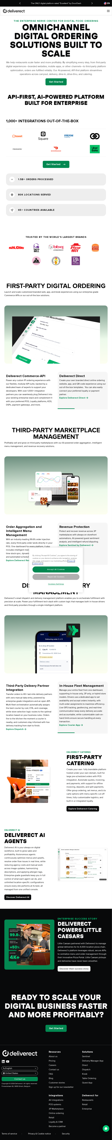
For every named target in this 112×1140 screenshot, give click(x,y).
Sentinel (86, 1056)
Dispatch (86, 1069)
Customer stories (57, 1082)
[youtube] (7, 1061)
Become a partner (57, 1126)
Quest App (87, 1082)
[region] (56, 570)
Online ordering (56, 1113)
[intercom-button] (106, 1128)
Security (66, 1133)
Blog (51, 1078)
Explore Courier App (69, 725)
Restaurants (87, 1100)
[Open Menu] (108, 11)
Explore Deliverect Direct (72, 397)
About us (53, 1056)
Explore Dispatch (14, 729)
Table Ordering (89, 1078)
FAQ (51, 1074)
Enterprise (87, 1108)
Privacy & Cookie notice (39, 1133)
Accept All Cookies (56, 569)
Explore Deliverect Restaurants (22, 560)
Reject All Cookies (56, 577)
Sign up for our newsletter (61, 1087)
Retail (51, 1117)
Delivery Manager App (92, 1060)
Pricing (52, 1060)
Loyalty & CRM (56, 1122)
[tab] (29, 390)
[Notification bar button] (20, 3)
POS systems (55, 1104)
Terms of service (9, 1133)
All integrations (56, 1100)
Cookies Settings (56, 584)
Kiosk (84, 1074)
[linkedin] (3, 1061)
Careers (52, 1065)
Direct (85, 1065)
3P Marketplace (56, 1108)
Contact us (54, 1069)
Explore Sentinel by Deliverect (75, 545)
